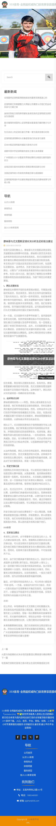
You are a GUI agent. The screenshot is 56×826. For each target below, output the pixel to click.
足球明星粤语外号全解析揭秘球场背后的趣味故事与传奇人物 (27, 181)
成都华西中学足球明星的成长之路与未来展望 (23, 151)
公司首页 (28, 753)
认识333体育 (9, 202)
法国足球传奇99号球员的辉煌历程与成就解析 (23, 173)
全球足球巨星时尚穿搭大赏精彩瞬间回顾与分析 (24, 167)
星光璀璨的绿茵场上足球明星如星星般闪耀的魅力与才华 (27, 124)
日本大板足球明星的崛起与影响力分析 (20, 145)
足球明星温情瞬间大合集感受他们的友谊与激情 (24, 138)
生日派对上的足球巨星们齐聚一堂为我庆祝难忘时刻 (26, 132)
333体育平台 (33, 819)
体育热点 (8, 208)
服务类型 (8, 221)
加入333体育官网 (11, 227)
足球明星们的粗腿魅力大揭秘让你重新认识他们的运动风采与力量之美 (27, 106)
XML (28, 822)
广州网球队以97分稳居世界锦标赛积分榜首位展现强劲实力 (27, 159)
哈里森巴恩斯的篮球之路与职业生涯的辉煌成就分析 (25, 663)
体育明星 (8, 215)
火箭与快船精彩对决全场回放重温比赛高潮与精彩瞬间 (27, 654)
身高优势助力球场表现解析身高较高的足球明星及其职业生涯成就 (27, 115)
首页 (23, 35)
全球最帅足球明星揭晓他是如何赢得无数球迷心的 (25, 98)
